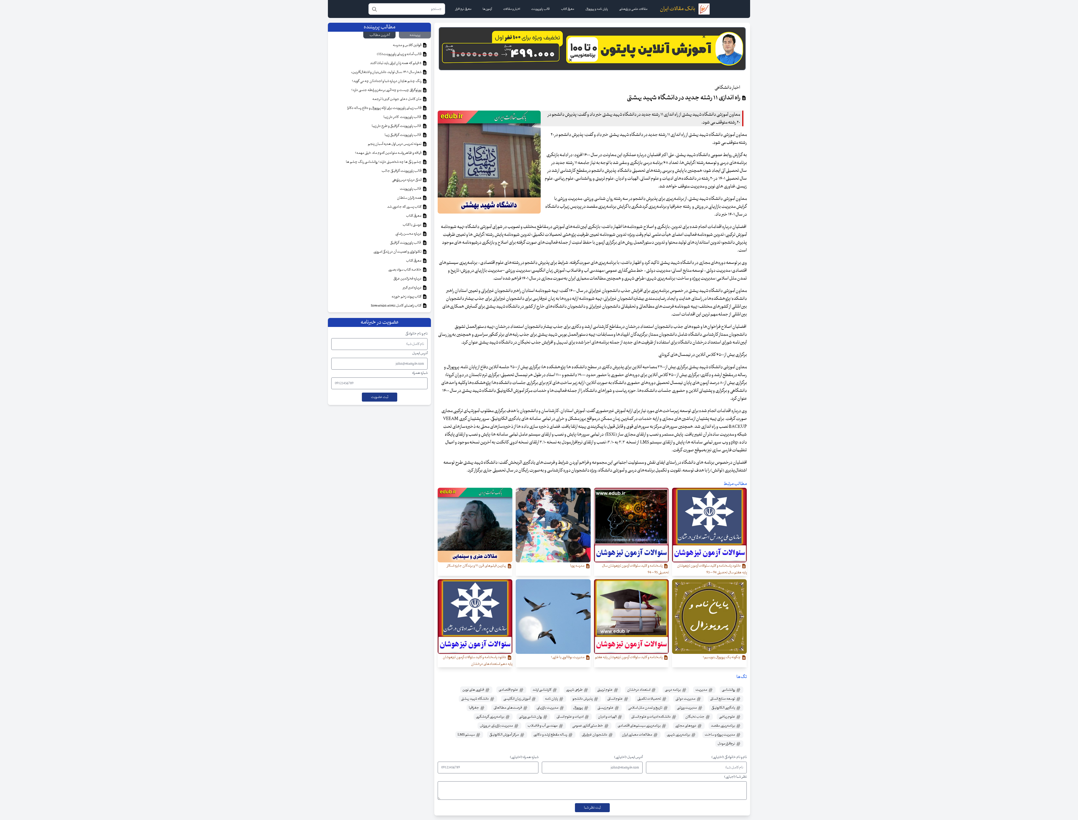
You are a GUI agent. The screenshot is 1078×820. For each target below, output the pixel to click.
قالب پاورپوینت (410, 188)
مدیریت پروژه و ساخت (720, 734)
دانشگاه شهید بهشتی (475, 698)
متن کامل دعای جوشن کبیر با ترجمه (397, 99)
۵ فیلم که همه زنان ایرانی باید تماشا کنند (396, 63)
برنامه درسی (673, 689)
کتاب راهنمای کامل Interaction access (396, 305)
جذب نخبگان (695, 716)
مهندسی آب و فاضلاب (542, 725)
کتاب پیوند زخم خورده (407, 296)
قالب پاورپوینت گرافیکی (406, 242)
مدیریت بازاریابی (547, 707)
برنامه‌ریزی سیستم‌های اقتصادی (639, 725)
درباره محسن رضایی (408, 233)
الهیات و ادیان (607, 716)
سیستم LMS (466, 734)
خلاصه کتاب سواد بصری (405, 269)
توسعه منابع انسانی (723, 698)
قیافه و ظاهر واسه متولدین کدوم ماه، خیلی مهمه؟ (388, 152)
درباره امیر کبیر (412, 287)
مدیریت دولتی (685, 698)
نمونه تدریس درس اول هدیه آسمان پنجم (395, 143)
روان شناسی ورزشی (530, 716)
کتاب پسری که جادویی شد (404, 206)
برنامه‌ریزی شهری (679, 734)
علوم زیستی (605, 707)
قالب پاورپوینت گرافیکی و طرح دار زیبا (397, 126)
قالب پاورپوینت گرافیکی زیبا (403, 135)
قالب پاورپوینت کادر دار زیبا (402, 117)
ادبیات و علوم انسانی (570, 716)
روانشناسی (729, 689)
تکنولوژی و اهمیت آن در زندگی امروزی (397, 251)
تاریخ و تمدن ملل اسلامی (645, 707)
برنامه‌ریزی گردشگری (490, 716)
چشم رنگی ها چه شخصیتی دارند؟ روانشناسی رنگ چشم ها (384, 161)
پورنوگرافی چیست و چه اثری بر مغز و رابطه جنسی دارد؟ (386, 90)
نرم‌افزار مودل (727, 743)
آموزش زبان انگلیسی (517, 698)
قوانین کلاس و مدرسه (407, 45)
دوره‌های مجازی (686, 725)
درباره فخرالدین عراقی (407, 278)
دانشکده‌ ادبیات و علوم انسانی (651, 716)
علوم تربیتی (605, 689)
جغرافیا (474, 707)
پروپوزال (578, 707)
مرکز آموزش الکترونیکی (504, 734)
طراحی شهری (574, 689)
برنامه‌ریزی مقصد (723, 725)
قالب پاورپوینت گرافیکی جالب (402, 170)
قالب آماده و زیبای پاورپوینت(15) (399, 54)
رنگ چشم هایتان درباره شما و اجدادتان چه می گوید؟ (387, 81)
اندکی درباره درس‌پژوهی (407, 179)
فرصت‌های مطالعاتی (508, 707)
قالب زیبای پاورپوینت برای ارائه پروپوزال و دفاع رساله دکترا (384, 108)
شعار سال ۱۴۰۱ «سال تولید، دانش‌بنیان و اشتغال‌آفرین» (386, 72)
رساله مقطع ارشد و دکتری (550, 734)
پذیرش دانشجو (582, 698)
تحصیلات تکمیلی (649, 698)
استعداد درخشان (639, 689)
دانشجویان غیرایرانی (595, 734)
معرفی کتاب (414, 215)
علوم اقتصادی (509, 689)
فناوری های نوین (473, 689)
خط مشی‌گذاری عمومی (588, 725)
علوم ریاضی (727, 716)
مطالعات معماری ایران (637, 734)
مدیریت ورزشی (687, 707)
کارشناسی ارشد (542, 689)
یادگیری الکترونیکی (723, 707)
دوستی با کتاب (412, 224)
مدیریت (701, 689)
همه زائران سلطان (409, 197)
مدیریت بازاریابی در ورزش (496, 725)
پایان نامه (551, 698)
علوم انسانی (615, 698)
